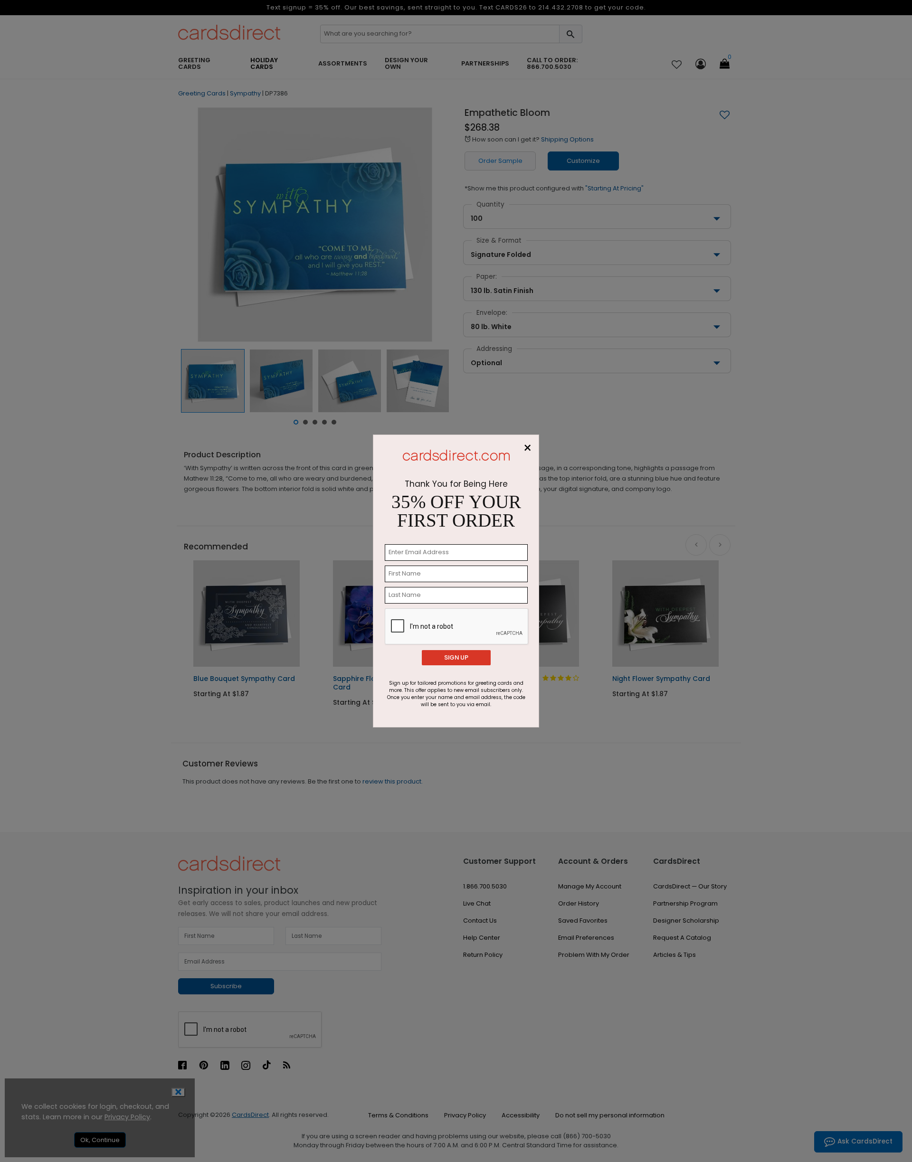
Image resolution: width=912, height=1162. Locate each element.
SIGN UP (456, 657)
